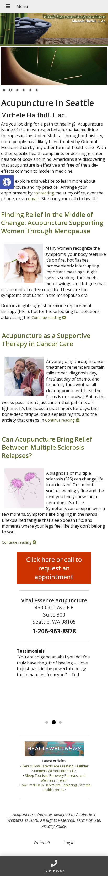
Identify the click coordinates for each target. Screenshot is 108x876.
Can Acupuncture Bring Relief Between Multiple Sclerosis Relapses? (47, 447)
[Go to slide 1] (46, 722)
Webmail (42, 842)
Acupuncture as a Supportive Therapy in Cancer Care (46, 339)
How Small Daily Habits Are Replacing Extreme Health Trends (55, 787)
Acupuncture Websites (33, 814)
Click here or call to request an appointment (54, 568)
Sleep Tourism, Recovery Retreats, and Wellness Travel (55, 778)
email (33, 199)
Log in (68, 842)
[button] (7, 182)
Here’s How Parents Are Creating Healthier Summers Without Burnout (55, 768)
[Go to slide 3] (60, 722)
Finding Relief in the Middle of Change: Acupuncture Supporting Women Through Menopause (52, 222)
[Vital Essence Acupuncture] (54, 29)
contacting (44, 193)
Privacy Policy (53, 826)
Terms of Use (88, 820)
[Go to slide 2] (53, 722)
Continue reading (46, 317)
